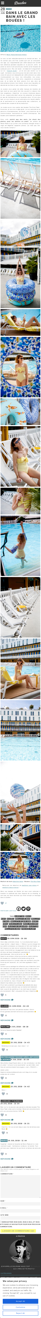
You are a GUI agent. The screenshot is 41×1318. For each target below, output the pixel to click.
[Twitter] (23, 909)
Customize (20, 1307)
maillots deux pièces (10, 887)
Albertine (19, 916)
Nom (3, 1201)
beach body (12, 71)
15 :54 (17, 1104)
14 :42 (27, 1087)
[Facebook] (19, 909)
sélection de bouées (17, 926)
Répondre (6, 1000)
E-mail (4, 1208)
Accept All (20, 1301)
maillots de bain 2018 (21, 921)
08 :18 (25, 1027)
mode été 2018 (15, 924)
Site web (4, 1215)
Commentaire (7, 1174)
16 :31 (26, 1124)
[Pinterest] (28, 909)
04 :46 (26, 1006)
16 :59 (26, 1060)
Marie (4, 1141)
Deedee (20, 3)
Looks (8, 9)
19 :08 (24, 938)
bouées (10, 919)
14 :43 (27, 1043)
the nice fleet (28, 929)
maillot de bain (22, 919)
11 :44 (24, 1141)
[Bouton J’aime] (2, 903)
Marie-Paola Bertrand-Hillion (17, 54)
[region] (20, 1297)
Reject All (20, 1313)
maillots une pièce (29, 885)
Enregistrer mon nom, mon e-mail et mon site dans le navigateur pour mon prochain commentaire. (20, 1224)
